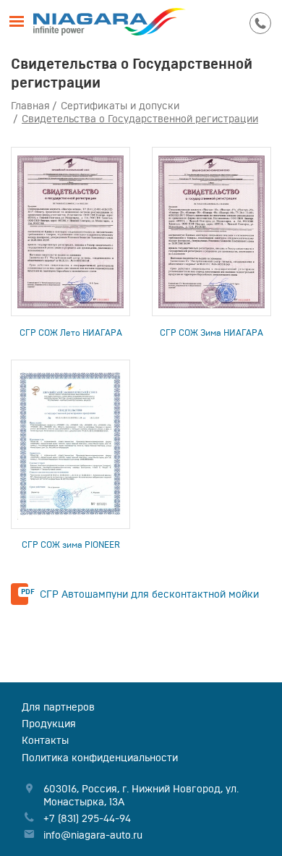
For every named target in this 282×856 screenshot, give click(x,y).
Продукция (49, 723)
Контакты (45, 740)
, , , (141, 795)
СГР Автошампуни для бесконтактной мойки (149, 594)
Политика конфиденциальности (100, 757)
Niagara (109, 21)
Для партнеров (58, 707)
